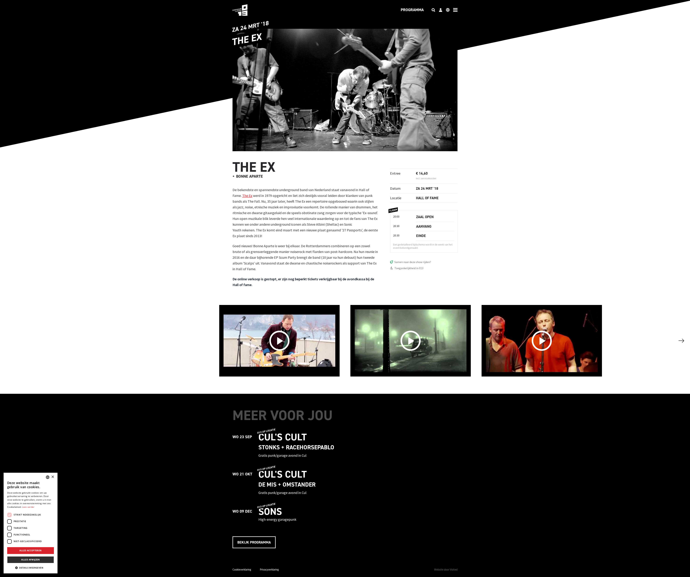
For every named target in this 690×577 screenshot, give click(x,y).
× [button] (52, 477)
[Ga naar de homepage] (245, 10)
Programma (412, 10)
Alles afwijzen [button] (30, 559)
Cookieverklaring (242, 569)
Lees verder (28, 506)
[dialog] (31, 523)
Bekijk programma (254, 542)
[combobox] (47, 477)
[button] (30, 567)
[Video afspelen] (279, 341)
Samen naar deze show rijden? (412, 262)
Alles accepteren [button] (30, 550)
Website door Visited (445, 569)
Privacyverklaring (269, 569)
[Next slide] (681, 340)
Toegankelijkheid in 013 (408, 268)
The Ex (247, 195)
